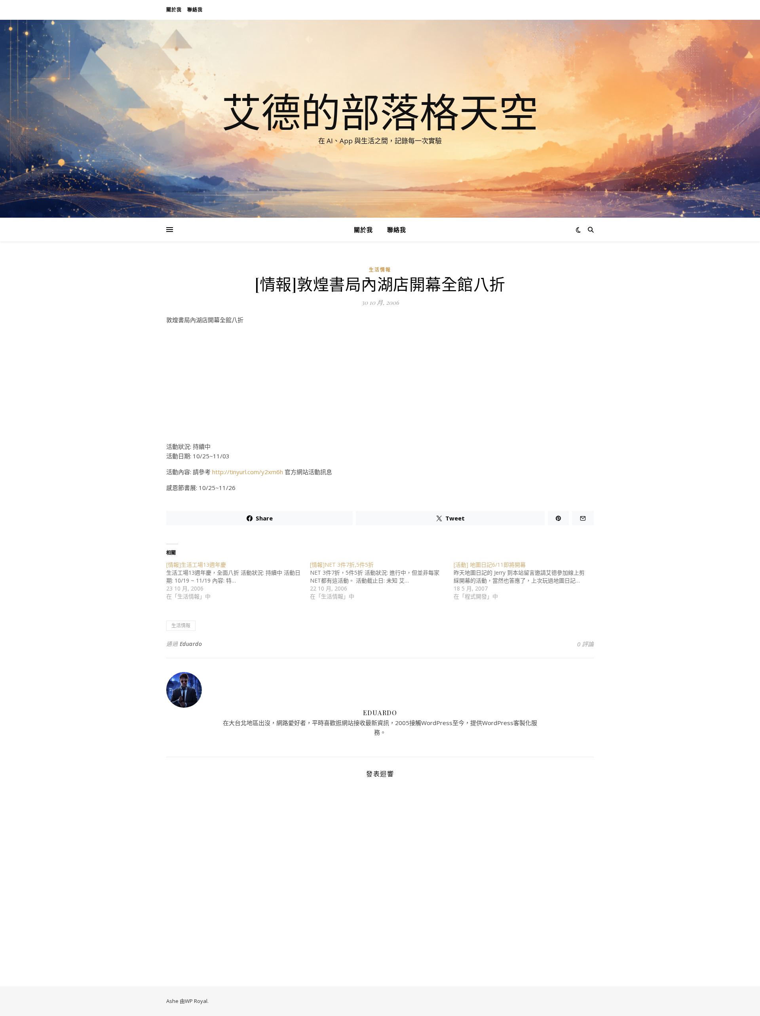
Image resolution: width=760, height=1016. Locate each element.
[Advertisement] (380, 386)
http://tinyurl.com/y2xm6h (247, 472)
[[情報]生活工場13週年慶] (238, 580)
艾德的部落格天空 (380, 111)
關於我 (174, 9)
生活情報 (380, 269)
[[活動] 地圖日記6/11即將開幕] (525, 580)
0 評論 (585, 644)
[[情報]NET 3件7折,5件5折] (382, 580)
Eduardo (191, 644)
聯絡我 (195, 9)
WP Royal (196, 1001)
